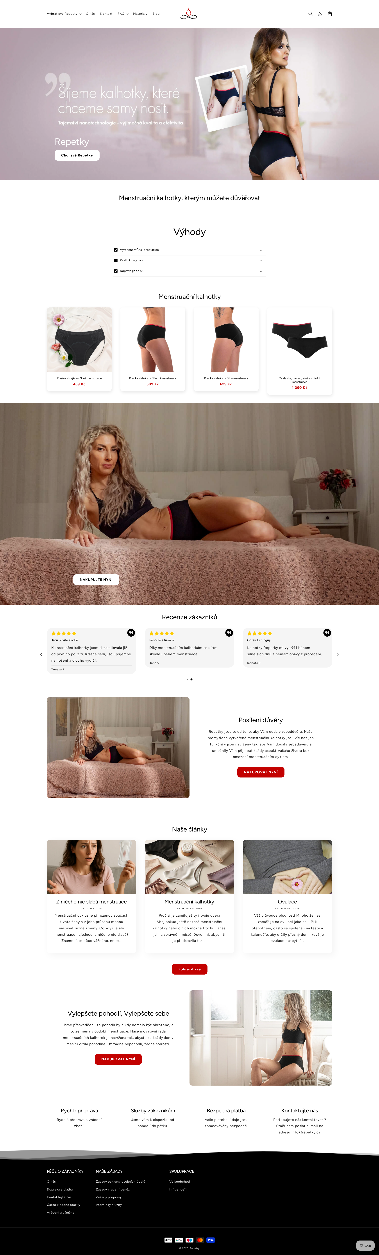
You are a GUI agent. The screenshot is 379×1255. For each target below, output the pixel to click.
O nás (51, 1181)
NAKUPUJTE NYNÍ (96, 580)
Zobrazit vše (189, 969)
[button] (63, 13)
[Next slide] (337, 654)
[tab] (188, 679)
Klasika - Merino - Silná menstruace (226, 378)
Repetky (195, 1248)
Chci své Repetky (77, 155)
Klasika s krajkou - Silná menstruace (79, 378)
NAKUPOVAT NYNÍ (261, 772)
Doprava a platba (60, 1189)
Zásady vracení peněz (113, 1189)
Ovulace (287, 901)
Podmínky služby (109, 1205)
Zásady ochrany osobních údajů (120, 1181)
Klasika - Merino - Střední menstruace (152, 378)
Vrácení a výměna (61, 1212)
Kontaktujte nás (59, 1197)
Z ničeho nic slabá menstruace (91, 901)
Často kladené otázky (63, 1205)
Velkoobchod (179, 1181)
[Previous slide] (41, 654)
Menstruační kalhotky (189, 901)
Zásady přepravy (109, 1197)
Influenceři (178, 1189)
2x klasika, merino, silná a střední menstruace (299, 380)
